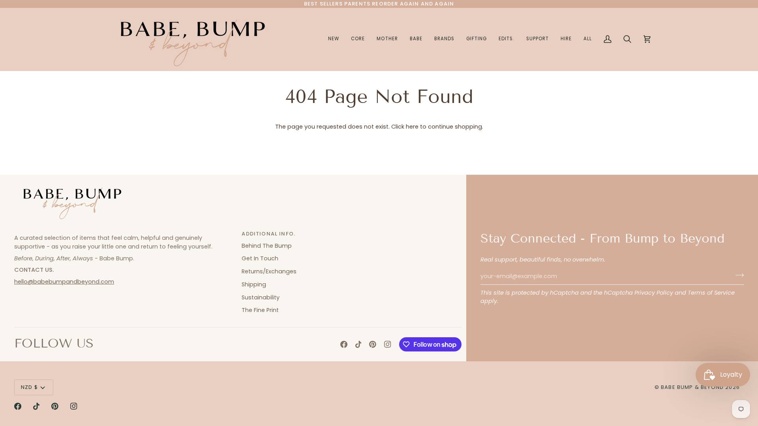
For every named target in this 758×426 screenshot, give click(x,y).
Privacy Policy (653, 293)
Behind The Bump (267, 246)
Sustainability (261, 297)
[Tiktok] (358, 344)
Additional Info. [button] (268, 233)
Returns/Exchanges (269, 271)
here (412, 127)
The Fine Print (260, 310)
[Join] (737, 275)
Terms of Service (711, 293)
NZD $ (29, 387)
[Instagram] (387, 344)
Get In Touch (260, 258)
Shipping (254, 284)
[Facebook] (343, 344)
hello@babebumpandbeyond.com (64, 282)
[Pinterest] (372, 344)
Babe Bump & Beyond (692, 387)
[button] (387, 39)
